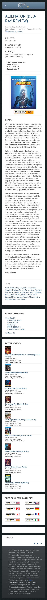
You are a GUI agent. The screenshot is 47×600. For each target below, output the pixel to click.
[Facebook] (34, 543)
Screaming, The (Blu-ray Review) (16, 404)
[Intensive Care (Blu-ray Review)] (8, 383)
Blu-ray (21, 290)
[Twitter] (37, 543)
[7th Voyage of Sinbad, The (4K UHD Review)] (8, 415)
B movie (15, 290)
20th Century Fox (16, 288)
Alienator (8, 290)
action (25, 288)
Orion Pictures (15, 294)
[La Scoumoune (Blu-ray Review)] (8, 367)
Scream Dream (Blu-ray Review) (16, 467)
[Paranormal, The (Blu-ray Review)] (8, 477)
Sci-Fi (35, 294)
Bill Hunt (30, 553)
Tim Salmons (21, 299)
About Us (9, 538)
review (23, 294)
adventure (32, 288)
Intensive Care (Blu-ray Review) (16, 388)
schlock (29, 294)
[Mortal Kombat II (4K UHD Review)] (8, 446)
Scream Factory (22, 297)
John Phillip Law (35, 292)
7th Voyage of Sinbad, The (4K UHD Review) (20, 420)
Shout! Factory (34, 297)
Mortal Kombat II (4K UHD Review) (17, 451)
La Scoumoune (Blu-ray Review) (16, 372)
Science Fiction (10, 297)
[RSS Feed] (41, 543)
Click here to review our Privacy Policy (22, 582)
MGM (7, 294)
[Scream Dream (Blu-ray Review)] (8, 462)
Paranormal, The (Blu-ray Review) (17, 483)
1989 (7, 288)
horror (11, 292)
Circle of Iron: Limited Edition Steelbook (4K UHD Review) (22, 356)
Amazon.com (13, 594)
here (30, 580)
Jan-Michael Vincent (21, 292)
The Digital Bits (10, 299)
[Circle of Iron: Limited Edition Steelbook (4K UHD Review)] (8, 350)
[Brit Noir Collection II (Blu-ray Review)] (8, 430)
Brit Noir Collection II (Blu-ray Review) (18, 435)
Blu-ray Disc (29, 290)
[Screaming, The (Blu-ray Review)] (8, 399)
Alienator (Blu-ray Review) (21, 18)
